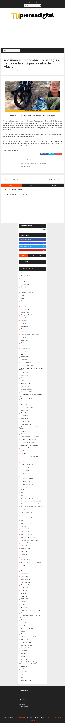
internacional (25, 470)
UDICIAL (24, 666)
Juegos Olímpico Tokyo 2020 (31, 504)
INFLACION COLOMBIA (29, 456)
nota (23, 557)
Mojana (23, 526)
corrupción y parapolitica (30, 334)
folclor (23, 431)
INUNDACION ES (27, 478)
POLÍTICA (24, 599)
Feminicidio (25, 421)
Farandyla (24, 418)
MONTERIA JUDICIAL (28, 534)
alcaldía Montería (27, 284)
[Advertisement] (32, 34)
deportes (24, 360)
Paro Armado (25, 576)
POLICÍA (24, 590)
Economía (24, 375)
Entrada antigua (52, 179)
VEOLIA (24, 674)
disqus (32, 185)
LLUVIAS (24, 509)
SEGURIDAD (25, 639)
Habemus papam (27, 448)
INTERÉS (24, 462)
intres (23, 476)
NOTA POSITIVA (26, 560)
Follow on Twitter (26, 246)
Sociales (24, 650)
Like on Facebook (26, 239)
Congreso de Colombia (29, 315)
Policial (23, 593)
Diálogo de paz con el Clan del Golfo (31, 368)
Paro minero (25, 579)
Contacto (22, 704)
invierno (24, 487)
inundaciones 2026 (27, 484)
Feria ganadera (26, 424)
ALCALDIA (24, 281)
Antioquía (24, 287)
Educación (24, 380)
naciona (24, 551)
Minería (23, 520)
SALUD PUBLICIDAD (28, 636)
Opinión (24, 565)
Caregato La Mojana (28, 292)
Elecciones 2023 (27, 389)
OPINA (41, 255)
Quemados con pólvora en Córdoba (29, 616)
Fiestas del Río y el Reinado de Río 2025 (31, 427)
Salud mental (25, 634)
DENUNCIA (25, 354)
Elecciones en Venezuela (30, 399)
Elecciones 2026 (27, 392)
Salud (23, 631)
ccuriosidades (26, 301)
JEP (22, 490)
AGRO (23, 278)
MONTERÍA (25, 532)
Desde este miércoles (29, 365)
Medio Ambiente (27, 518)
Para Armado (25, 571)
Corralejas (24, 326)
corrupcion (25, 329)
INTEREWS (25, 467)
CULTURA (24, 340)
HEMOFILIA (25, 451)
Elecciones (25, 386)
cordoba (24, 320)
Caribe (23, 298)
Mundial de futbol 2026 (29, 540)
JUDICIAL (24, 495)
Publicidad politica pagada (30, 610)
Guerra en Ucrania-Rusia (29, 445)
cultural (23, 343)
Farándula (24, 416)
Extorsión (24, 410)
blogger (11, 185)
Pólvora (23, 604)
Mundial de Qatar (27, 543)
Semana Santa (26, 642)
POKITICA (24, 588)
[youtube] (30, 2)
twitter (52, 153)
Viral (22, 677)
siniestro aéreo (26, 645)
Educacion (24, 378)
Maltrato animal (26, 512)
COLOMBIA (25, 306)
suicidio (24, 653)
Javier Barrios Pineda (9, 70)
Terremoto (25, 659)
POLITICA (24, 596)
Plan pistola (25, 585)
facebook (44, 153)
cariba (23, 295)
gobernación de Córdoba (30, 437)
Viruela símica (26, 680)
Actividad (24, 273)
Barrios (23, 290)
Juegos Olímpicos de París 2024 (32, 506)
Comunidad (25, 312)
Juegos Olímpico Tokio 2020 (31, 501)
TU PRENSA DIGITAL (20, 718)
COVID (23, 337)
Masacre (24, 515)
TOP (32, 255)
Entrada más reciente (12, 179)
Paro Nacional (26, 582)
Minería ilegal (26, 523)
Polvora (23, 602)
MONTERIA (25, 529)
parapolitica (25, 574)
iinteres (24, 453)
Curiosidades (25, 348)
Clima (23, 304)
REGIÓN (24, 622)
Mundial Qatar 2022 (28, 537)
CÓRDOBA (25, 323)
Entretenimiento (27, 407)
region (23, 620)
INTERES (24, 459)
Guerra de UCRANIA (28, 442)
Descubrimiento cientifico (30, 362)
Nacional (24, 554)
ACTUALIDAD (26, 276)
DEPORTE (24, 357)
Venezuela (24, 672)
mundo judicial (26, 548)
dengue (24, 351)
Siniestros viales (27, 648)
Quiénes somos (23, 706)
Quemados (25, 613)
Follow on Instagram (27, 242)
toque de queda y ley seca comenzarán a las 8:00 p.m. (30, 662)
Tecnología (25, 656)
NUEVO (23, 255)
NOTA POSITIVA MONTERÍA (31, 562)
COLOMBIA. (25, 309)
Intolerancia (25, 473)
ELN (22, 402)
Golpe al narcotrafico (28, 439)
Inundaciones (26, 481)
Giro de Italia (25, 434)
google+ (59, 153)
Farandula (24, 413)
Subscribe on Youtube (27, 250)
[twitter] (33, 2)
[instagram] (26, 2)
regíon (23, 625)
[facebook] (36, 2)
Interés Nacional (27, 464)
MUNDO (24, 546)
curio (23, 346)
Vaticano (24, 669)
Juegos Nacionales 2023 (29, 498)
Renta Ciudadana (27, 628)
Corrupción (25, 332)
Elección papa (26, 383)
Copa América (26, 318)
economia (24, 372)
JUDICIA (24, 492)
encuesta (24, 404)
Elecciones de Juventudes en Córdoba (30, 395)
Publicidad (24, 607)
